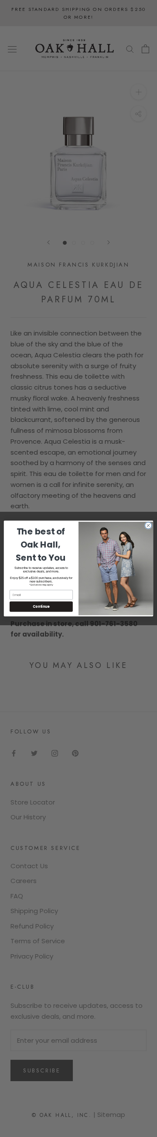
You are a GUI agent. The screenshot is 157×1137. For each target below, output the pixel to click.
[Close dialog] (148, 525)
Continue (41, 606)
